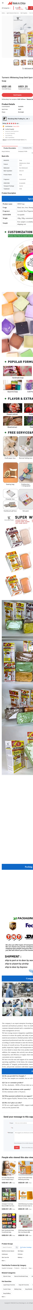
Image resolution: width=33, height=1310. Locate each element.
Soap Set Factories (24, 1285)
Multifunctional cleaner (8, 1251)
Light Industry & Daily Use (13, 13)
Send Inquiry (17, 95)
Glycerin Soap (7, 1276)
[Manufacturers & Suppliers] (16, 3)
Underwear (5, 1254)
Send (16, 1147)
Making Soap (17, 1289)
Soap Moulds (28, 1289)
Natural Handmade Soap (21, 1276)
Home (3, 13)
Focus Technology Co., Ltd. (22, 1303)
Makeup (20, 1257)
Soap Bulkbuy (7, 1293)
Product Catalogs (27, 1247)
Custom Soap (7, 1289)
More (3, 1297)
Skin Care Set (5, 1257)
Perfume (20, 1254)
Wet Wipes (20, 1251)
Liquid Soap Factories (9, 1285)
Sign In (4, 140)
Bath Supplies (24, 13)
